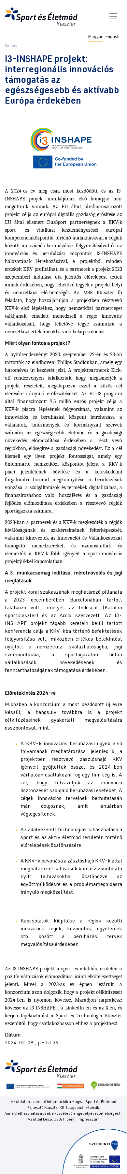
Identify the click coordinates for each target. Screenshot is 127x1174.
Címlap (11, 46)
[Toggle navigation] (113, 16)
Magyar (95, 37)
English (112, 37)
